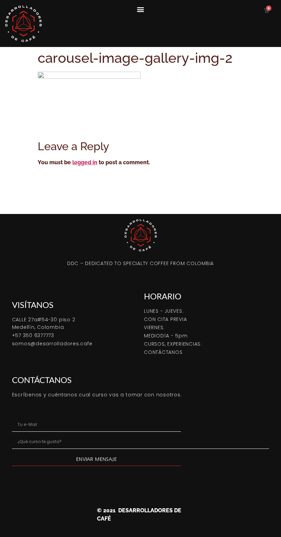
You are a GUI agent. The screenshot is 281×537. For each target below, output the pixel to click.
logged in (84, 162)
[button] (140, 9)
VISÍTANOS (32, 305)
